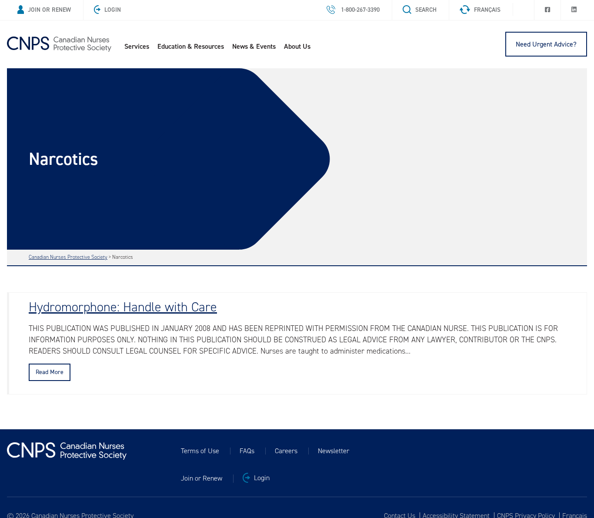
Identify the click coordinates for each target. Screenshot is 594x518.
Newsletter (333, 451)
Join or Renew (49, 10)
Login (112, 10)
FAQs (247, 451)
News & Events (254, 46)
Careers (286, 451)
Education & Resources (190, 46)
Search (426, 10)
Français (487, 10)
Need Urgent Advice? (546, 44)
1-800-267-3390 (359, 10)
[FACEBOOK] (547, 10)
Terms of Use (200, 451)
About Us (297, 46)
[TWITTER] (523, 7)
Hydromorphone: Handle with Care (123, 307)
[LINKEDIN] (574, 10)
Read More (49, 372)
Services (136, 46)
